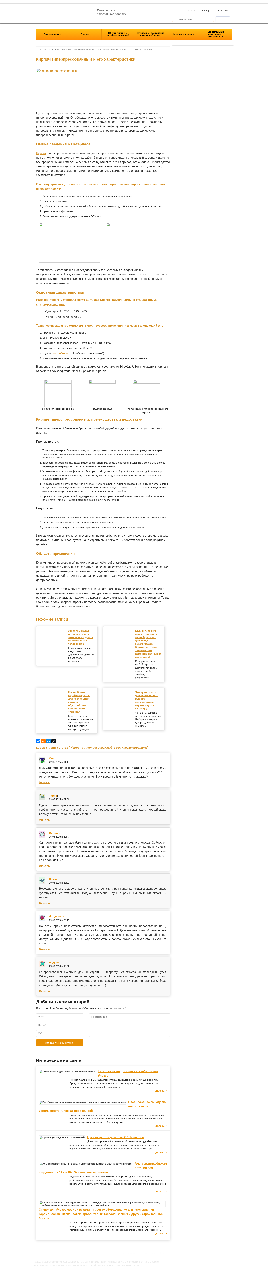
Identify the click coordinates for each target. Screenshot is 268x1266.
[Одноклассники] (43, 741)
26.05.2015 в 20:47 (59, 837)
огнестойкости (60, 353)
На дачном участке (183, 34)
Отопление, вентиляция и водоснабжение (150, 34)
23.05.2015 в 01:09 (59, 799)
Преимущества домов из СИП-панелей (115, 1137)
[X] (53, 741)
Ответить (44, 782)
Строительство (52, 34)
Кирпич (41, 153)
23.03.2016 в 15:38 (59, 966)
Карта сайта (157, 1253)
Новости (143, 1253)
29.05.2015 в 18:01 (59, 883)
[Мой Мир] (48, 741)
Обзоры (206, 10)
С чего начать (128, 1253)
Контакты (224, 10)
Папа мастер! (43, 50)
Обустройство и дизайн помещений (118, 34)
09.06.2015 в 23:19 (59, 920)
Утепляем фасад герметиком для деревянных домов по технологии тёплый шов (80, 637)
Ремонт (85, 34)
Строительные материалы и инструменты (215, 34)
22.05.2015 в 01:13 (59, 762)
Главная (191, 10)
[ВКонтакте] (38, 741)
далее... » (161, 1090)
